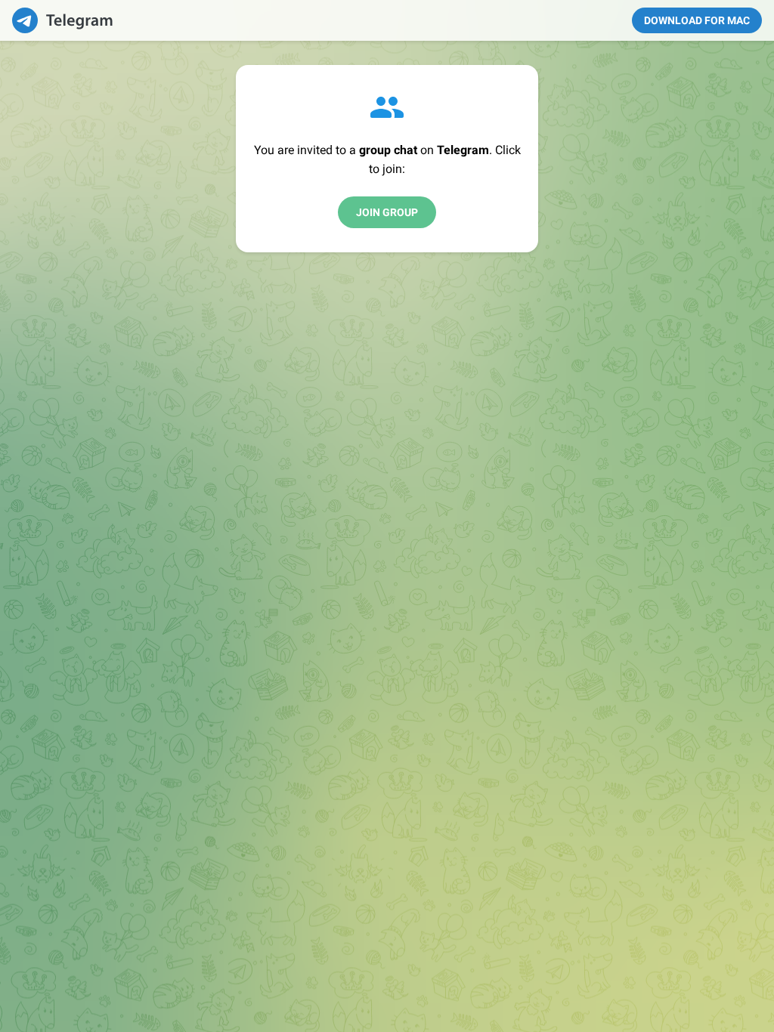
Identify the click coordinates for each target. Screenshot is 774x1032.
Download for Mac (697, 20)
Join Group (387, 212)
